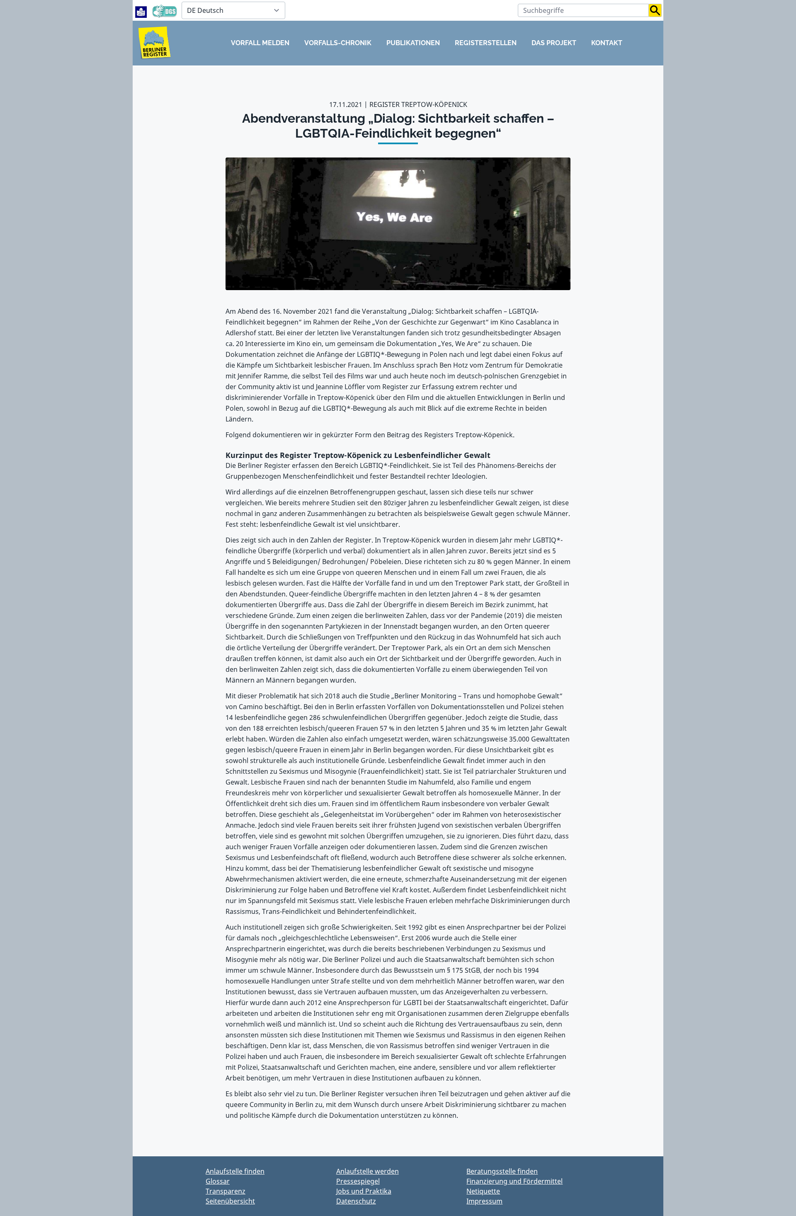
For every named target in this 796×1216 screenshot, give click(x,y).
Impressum (484, 1201)
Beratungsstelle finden (502, 1171)
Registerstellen (486, 43)
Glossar (218, 1181)
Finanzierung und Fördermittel (514, 1181)
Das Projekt (553, 43)
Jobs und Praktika (363, 1191)
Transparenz (225, 1191)
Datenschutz (356, 1201)
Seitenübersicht (230, 1201)
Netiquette (483, 1191)
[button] (655, 10)
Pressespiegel (358, 1181)
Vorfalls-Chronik (337, 43)
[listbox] (233, 10)
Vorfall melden (260, 43)
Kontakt (606, 43)
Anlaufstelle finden (235, 1171)
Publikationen (413, 43)
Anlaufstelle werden (367, 1171)
